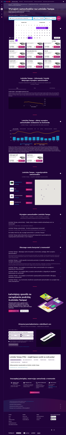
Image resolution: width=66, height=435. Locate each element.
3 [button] (16, 30)
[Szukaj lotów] (1, 5)
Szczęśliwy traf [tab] (24, 362)
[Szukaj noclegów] (1, 7)
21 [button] (26, 35)
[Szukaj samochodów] (1, 9)
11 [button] (44, 30)
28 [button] (26, 37)
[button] (2, 1)
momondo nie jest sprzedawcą (15, 404)
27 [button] (23, 37)
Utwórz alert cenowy (51, 386)
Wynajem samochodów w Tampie (44, 4)
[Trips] (1, 14)
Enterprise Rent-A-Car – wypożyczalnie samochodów (19, 367)
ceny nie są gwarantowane (30, 401)
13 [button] (49, 30)
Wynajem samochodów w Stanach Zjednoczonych (20, 4)
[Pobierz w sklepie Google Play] (53, 417)
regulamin (21, 346)
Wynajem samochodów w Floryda (33, 4)
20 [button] (23, 35)
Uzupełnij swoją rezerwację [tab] (15, 362)
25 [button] (18, 37)
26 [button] (21, 37)
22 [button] (28, 35)
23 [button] (31, 35)
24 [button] (16, 37)
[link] (21, 47)
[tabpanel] (35, 101)
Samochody (10, 4)
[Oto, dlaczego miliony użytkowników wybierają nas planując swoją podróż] (60, 247)
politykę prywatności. (26, 346)
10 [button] (42, 30)
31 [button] (16, 40)
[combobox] (13, 15)
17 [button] (16, 35)
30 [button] (31, 37)
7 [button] (26, 30)
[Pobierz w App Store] (53, 419)
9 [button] (31, 30)
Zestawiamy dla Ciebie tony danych (16, 406)
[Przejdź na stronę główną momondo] (7, 1)
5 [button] (21, 30)
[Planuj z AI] (1, 11)
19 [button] (21, 35)
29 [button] (28, 37)
